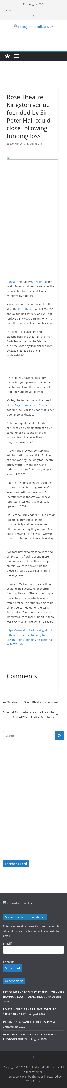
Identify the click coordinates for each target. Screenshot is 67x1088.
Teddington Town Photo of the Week (32, 702)
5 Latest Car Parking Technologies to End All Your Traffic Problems (28, 715)
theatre (13, 281)
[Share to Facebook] (10, 151)
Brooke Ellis (36, 143)
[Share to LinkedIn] (23, 151)
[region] (30, 77)
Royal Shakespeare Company (33, 405)
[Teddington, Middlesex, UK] (7, 56)
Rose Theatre (26, 309)
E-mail (7, 943)
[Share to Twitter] (16, 151)
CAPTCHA (9, 962)
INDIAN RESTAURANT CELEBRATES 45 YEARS (30, 1022)
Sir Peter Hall (39, 281)
